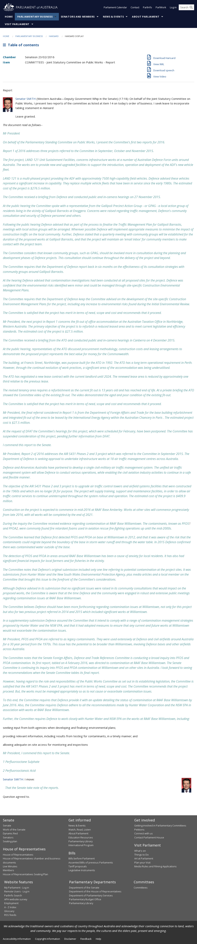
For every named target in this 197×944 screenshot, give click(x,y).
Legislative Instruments (81, 870)
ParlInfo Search (13, 895)
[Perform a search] (191, 7)
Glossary (9, 911)
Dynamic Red (10, 833)
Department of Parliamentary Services (91, 895)
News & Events (113, 16)
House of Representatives (18, 854)
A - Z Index (10, 907)
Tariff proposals (77, 866)
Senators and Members (78, 16)
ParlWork (161, 7)
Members (8, 870)
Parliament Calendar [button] (115, 7)
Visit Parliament (17, 24)
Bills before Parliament (81, 858)
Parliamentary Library (80, 841)
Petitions (139, 829)
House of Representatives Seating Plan (25, 874)
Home (9, 16)
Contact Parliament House (149, 837)
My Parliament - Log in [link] (16, 887)
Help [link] (98, 939)
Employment (11, 903)
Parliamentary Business (35, 16)
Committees (141, 887)
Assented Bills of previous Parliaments (90, 862)
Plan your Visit (142, 862)
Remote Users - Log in (16, 891)
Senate (7, 825)
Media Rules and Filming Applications (155, 866)
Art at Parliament (143, 858)
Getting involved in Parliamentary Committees (160, 825)
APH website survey (15, 899)
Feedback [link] (86, 939)
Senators (8, 837)
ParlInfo (147, 7)
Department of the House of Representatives (95, 891)
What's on (140, 850)
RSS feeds (10, 915)
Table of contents (22, 45)
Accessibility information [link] (17, 939)
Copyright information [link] (47, 939)
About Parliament (145, 16)
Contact (135, 7)
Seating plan (10, 841)
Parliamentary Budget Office (85, 899)
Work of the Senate (14, 829)
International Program (80, 845)
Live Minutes (10, 866)
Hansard (54, 36)
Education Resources (80, 837)
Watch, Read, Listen (79, 829)
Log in (173, 7)
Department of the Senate (84, 887)
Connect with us (143, 833)
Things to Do (141, 854)
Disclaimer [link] (70, 939)
